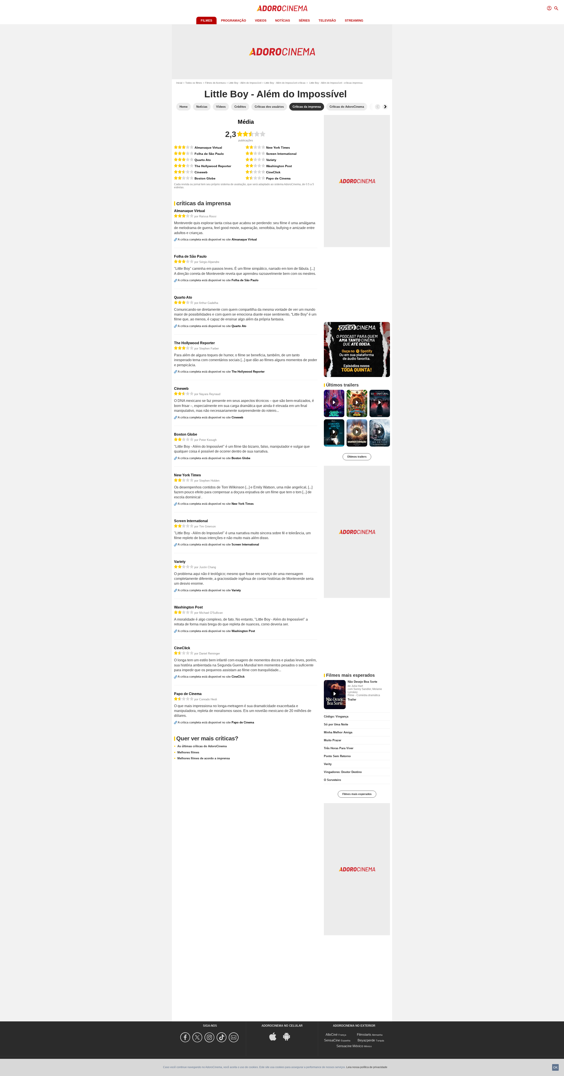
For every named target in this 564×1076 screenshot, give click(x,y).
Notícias (282, 20)
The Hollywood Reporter (213, 166)
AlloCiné (332, 1034)
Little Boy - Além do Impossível (245, 82)
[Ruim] (255, 172)
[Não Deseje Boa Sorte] (335, 694)
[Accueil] (282, 8)
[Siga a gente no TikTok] (222, 1037)
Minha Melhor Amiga (338, 732)
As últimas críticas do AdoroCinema (202, 746)
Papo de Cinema (278, 178)
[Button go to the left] (377, 106)
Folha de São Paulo (209, 153)
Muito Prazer (332, 740)
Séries (304, 20)
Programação (233, 20)
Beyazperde (366, 1040)
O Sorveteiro (332, 780)
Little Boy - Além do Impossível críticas (285, 82)
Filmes (206, 20)
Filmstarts (364, 1034)
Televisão (327, 20)
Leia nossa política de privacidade (366, 1067)
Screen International (281, 153)
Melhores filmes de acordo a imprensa (203, 758)
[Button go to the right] (385, 106)
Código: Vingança (336, 716)
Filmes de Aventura (215, 82)
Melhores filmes (188, 752)
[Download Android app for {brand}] (288, 1036)
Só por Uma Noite (336, 724)
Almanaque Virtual (208, 147)
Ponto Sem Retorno (337, 756)
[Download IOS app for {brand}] (275, 1036)
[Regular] (183, 172)
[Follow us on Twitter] (198, 1037)
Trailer (352, 699)
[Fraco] (183, 178)
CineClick (273, 172)
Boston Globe (205, 178)
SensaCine (332, 1040)
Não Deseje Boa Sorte (362, 681)
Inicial (179, 82)
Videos (260, 20)
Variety (271, 160)
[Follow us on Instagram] (210, 1037)
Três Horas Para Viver (338, 748)
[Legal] (183, 147)
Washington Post (279, 166)
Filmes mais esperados (357, 794)
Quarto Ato (203, 160)
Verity (328, 764)
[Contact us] (234, 1037)
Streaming (354, 20)
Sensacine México (349, 1046)
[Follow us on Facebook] (185, 1037)
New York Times (278, 147)
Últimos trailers (357, 456)
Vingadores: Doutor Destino (343, 772)
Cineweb (201, 172)
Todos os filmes (193, 82)
